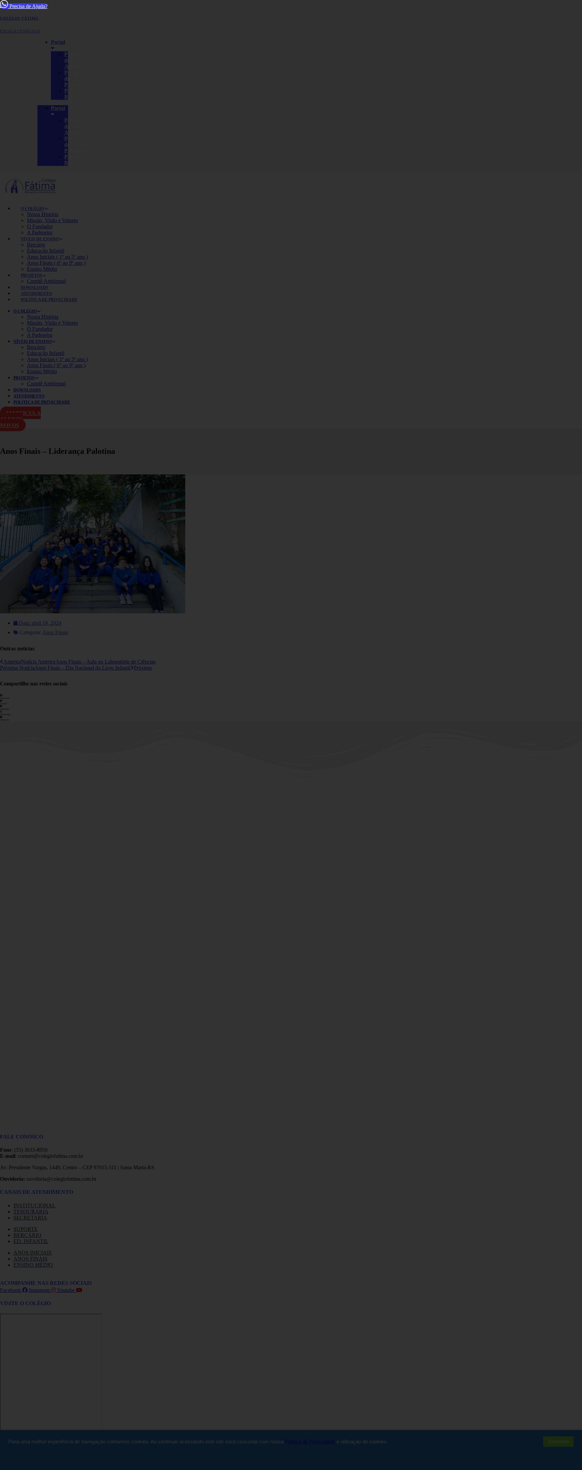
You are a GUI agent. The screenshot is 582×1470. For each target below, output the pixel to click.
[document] (291, 735)
